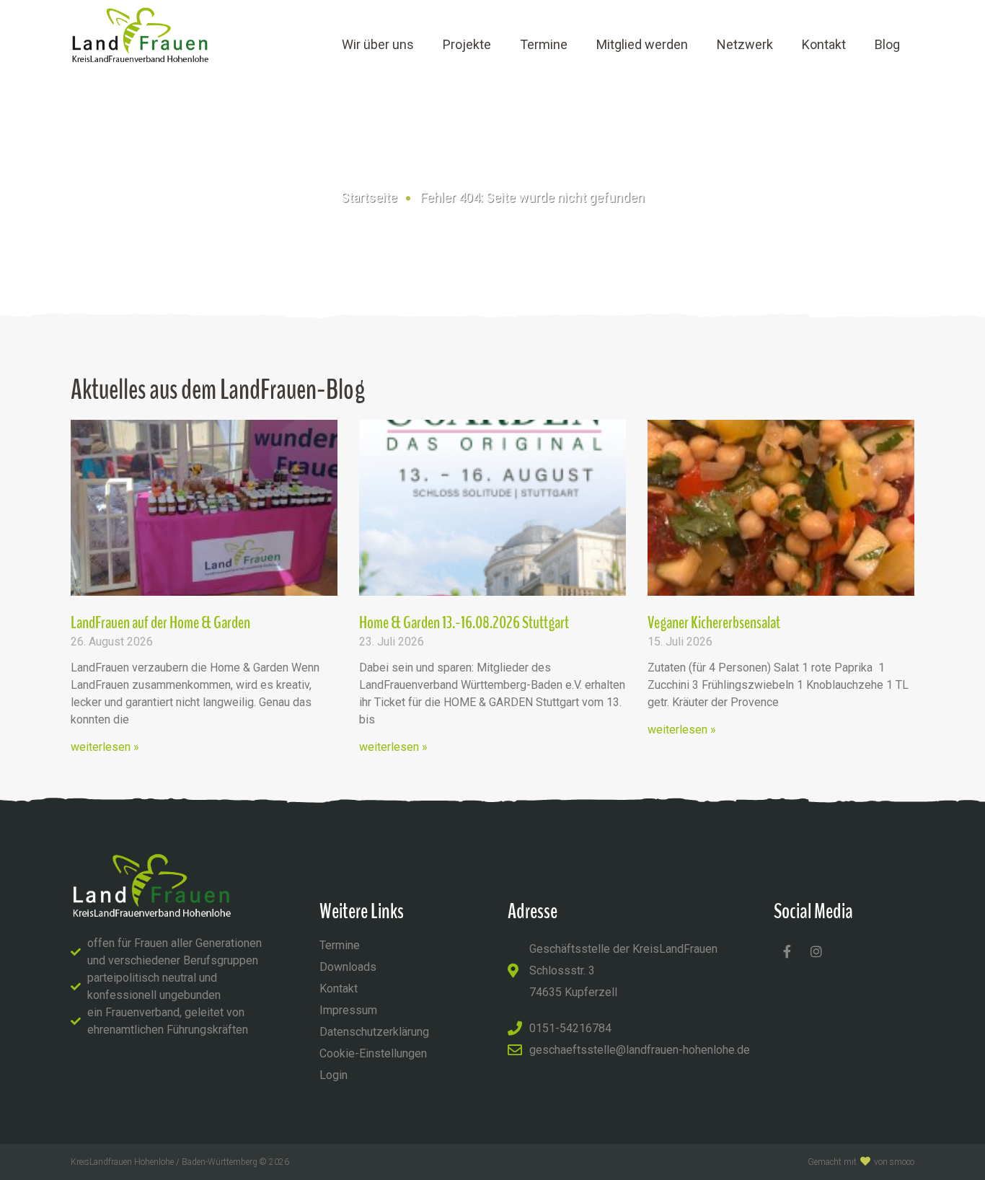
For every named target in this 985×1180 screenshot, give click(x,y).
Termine (543, 44)
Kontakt (824, 44)
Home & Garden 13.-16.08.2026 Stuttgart (464, 622)
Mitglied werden (642, 44)
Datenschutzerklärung (374, 1032)
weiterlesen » (105, 747)
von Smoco (894, 1162)
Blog (887, 44)
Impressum (348, 1010)
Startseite (369, 197)
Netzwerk (745, 44)
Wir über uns (378, 44)
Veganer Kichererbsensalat (714, 622)
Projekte (467, 44)
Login (333, 1075)
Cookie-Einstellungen (373, 1053)
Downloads (347, 967)
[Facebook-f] (787, 951)
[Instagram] (816, 951)
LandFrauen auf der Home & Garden (160, 622)
